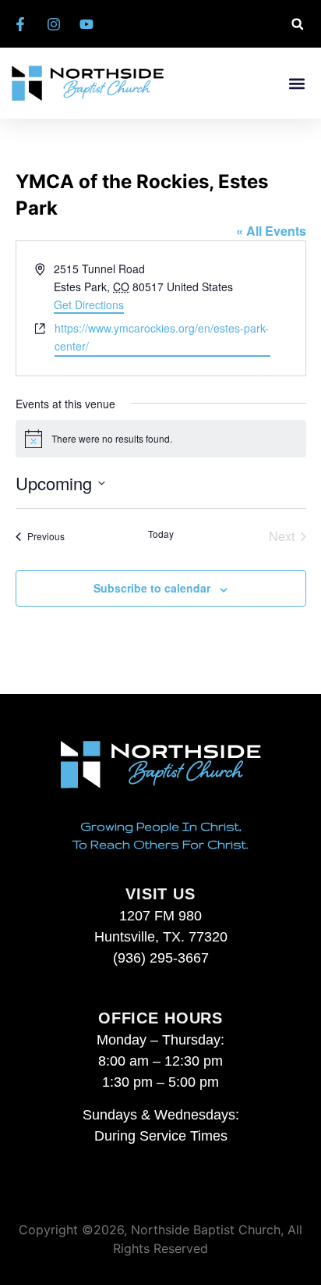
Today (161, 534)
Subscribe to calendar (151, 588)
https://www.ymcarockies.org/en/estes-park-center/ (162, 337)
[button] (297, 24)
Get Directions (89, 304)
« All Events (271, 231)
